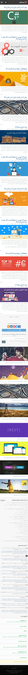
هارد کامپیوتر (24, 531)
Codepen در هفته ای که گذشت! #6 (16, 253)
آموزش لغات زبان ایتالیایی (21, 527)
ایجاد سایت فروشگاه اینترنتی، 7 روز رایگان (19, 652)
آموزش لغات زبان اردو (21, 513)
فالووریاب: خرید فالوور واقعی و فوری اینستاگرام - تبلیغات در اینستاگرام (15, 636)
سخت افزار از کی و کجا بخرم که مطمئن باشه (18, 523)
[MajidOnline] (23, 2)
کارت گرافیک (24, 521)
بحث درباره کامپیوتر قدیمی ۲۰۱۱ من (20, 519)
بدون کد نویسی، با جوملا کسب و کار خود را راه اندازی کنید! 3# (14, 158)
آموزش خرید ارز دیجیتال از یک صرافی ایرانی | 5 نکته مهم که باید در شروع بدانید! (13, 571)
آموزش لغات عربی (22, 511)
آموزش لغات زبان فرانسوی (21, 525)
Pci (25, 535)
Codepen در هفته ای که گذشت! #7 (16, 69)
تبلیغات (8, 666)
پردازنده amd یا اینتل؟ (22, 533)
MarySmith (23, 607)
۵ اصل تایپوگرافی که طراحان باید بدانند (13, 563)
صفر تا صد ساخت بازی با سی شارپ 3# (15, 97)
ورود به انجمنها (3, 500)
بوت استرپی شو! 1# (21, 285)
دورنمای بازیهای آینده (22, 539)
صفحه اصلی (24, 666)
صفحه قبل (11, 317)
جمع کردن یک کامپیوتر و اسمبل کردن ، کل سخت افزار (16, 509)
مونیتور (24, 507)
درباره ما (20, 666)
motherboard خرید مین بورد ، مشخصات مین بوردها (16, 505)
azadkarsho (23, 563)
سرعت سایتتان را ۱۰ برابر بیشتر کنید (13, 607)
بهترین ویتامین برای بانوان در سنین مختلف (14, 577)
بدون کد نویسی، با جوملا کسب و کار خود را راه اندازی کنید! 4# (14, 38)
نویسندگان (16, 666)
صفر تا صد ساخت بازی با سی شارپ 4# (15, 7)
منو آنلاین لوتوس (22, 592)
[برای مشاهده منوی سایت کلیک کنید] (1, 2)
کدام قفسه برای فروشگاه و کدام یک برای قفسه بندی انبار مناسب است (13, 548)
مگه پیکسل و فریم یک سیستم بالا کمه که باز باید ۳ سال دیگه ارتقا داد (15, 541)
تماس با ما (12, 666)
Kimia (24, 577)
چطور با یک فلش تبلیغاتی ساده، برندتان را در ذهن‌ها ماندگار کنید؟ (14, 585)
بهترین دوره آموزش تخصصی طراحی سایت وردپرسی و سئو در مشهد (15, 646)
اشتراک (4, 341)
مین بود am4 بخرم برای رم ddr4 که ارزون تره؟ (17, 503)
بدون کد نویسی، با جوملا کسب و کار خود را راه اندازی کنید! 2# (14, 221)
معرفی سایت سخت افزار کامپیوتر (20, 537)
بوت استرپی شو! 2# (21, 127)
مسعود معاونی (22, 555)
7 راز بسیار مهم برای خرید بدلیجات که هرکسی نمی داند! (12, 596)
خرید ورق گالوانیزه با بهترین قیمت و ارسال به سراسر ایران (17, 621)
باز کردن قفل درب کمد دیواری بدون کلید (15, 603)
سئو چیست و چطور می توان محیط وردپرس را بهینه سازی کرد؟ (13, 556)
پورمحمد (23, 584)
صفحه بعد (16, 317)
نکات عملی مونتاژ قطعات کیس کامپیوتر (18, 517)
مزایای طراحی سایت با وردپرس (13, 592)
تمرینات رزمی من (23, 529)
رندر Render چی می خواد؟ (20, 515)
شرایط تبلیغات (14, 668)
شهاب (24, 548)
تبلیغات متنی (4, 666)
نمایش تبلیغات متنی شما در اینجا (19, 661)
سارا (24, 596)
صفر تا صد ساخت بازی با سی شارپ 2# (15, 189)
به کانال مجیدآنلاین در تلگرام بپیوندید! (13, 330)
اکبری (24, 603)
